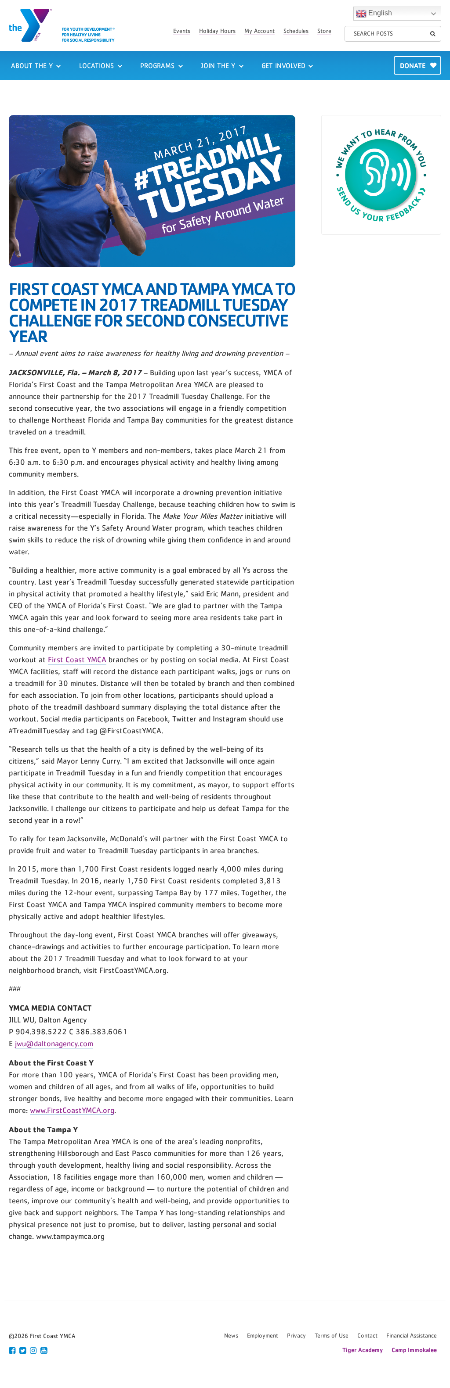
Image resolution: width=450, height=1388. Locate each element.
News (231, 1336)
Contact (367, 1336)
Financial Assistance (411, 1336)
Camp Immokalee (414, 1349)
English (379, 13)
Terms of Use (331, 1336)
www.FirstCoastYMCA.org (72, 1111)
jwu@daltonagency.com (54, 1044)
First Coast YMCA (77, 660)
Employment (262, 1336)
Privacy (296, 1336)
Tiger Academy (362, 1349)
